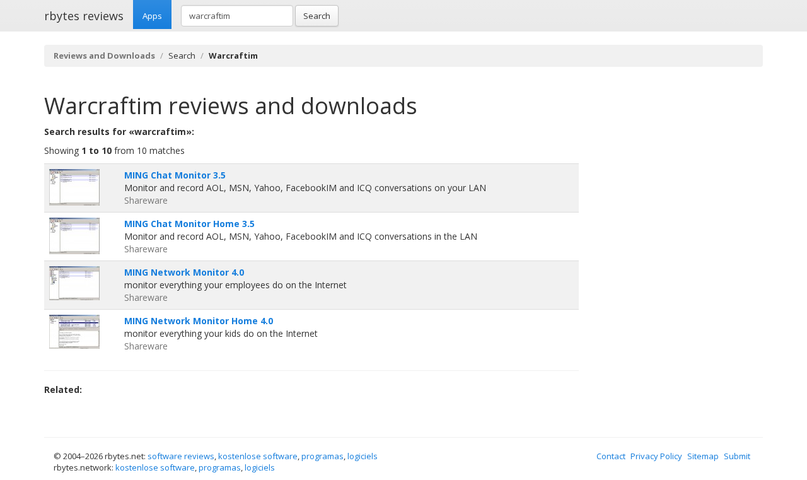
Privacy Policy (656, 456)
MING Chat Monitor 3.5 (175, 175)
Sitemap (703, 456)
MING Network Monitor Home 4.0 (198, 321)
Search (316, 15)
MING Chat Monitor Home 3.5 (189, 224)
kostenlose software (258, 456)
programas (322, 456)
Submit (737, 456)
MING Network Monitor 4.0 (184, 272)
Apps (152, 15)
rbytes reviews (84, 15)
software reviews (181, 456)
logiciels (362, 456)
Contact (610, 456)
